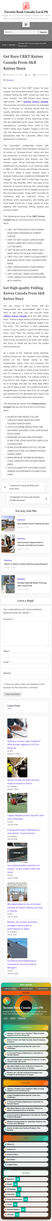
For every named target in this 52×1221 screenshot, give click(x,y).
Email (6, 662)
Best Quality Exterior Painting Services (33, 524)
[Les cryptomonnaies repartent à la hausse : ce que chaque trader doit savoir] (17, 853)
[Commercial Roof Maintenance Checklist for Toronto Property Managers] (17, 948)
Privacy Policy (12, 1154)
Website (7, 673)
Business (10, 80)
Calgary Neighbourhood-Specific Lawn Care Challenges (23, 1047)
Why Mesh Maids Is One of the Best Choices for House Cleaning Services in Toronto (25, 907)
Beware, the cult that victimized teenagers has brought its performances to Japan (22, 925)
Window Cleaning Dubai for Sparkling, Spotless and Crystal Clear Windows (26, 1122)
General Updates (13, 1209)
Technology (11, 1189)
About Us (10, 1144)
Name (6, 651)
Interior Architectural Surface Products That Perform (23, 1129)
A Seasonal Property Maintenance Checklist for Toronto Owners (25, 1054)
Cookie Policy (12, 1164)
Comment (8, 619)
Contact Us (11, 1149)
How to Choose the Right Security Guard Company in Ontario (26, 1041)
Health (9, 1184)
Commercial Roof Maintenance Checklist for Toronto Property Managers (21, 964)
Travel (9, 1204)
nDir (29, 75)
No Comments (42, 75)
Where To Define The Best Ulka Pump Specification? (26, 564)
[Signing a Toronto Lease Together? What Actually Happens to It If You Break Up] (17, 729)
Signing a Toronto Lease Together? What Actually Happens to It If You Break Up (24, 744)
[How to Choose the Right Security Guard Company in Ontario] (17, 767)
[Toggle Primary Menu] (26, 24)
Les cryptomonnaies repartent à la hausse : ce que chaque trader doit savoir (23, 868)
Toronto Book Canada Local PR (26, 12)
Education (11, 1194)
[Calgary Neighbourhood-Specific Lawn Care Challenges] (17, 803)
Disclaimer (11, 1159)
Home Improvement (14, 1199)
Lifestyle (10, 1214)
